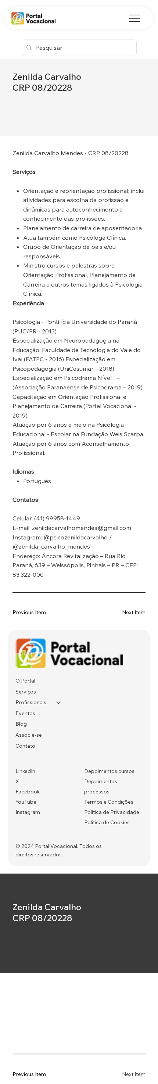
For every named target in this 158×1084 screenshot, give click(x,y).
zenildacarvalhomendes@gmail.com (81, 527)
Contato (25, 746)
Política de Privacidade (111, 812)
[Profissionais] (59, 702)
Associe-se (28, 735)
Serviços (25, 691)
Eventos (25, 713)
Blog (21, 724)
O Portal (25, 680)
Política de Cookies (107, 822)
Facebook (27, 791)
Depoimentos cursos (109, 771)
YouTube (25, 802)
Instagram (27, 812)
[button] (123, 612)
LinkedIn (25, 771)
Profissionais (30, 702)
